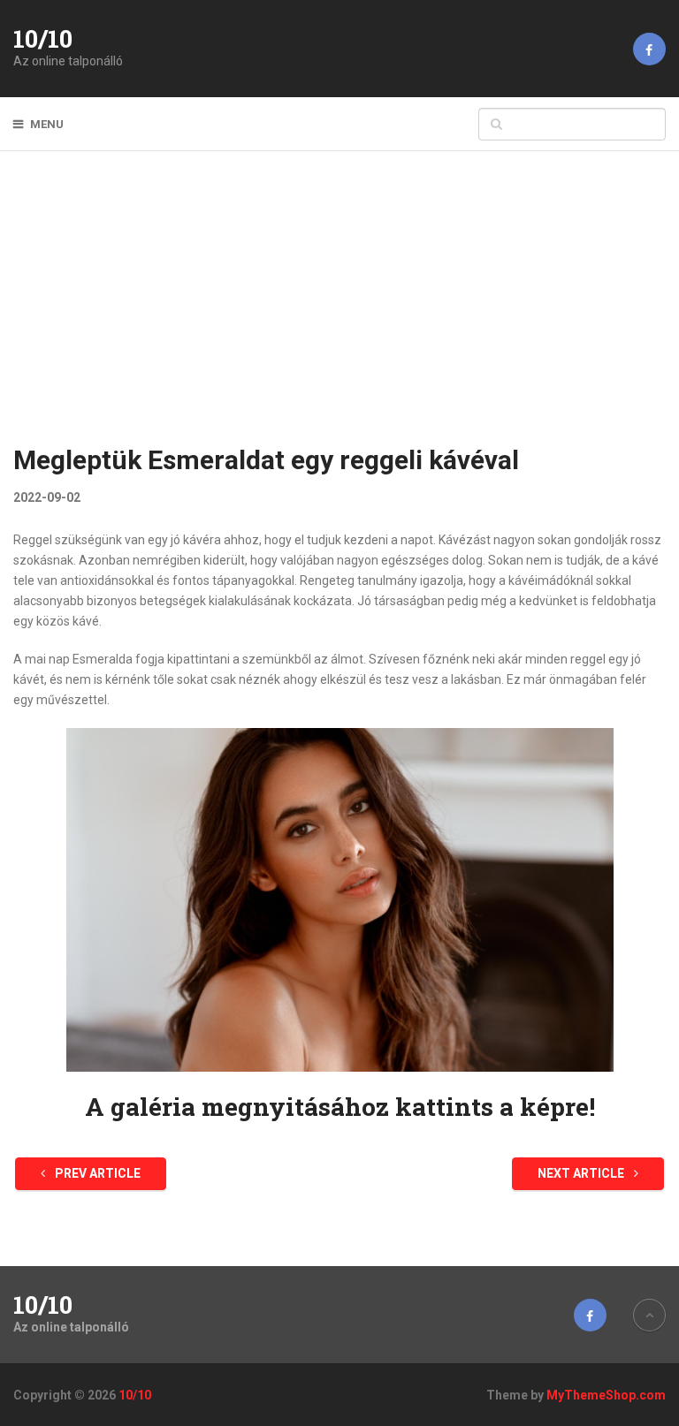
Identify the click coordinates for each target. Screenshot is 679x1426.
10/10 (42, 39)
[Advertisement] (340, 309)
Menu (47, 124)
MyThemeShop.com (606, 1395)
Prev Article (96, 1173)
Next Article (582, 1173)
